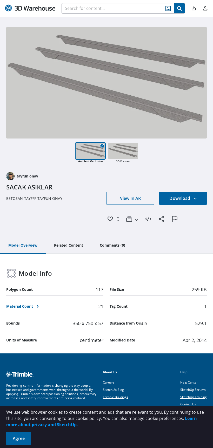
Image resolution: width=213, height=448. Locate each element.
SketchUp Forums (193, 389)
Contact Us (188, 404)
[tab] (23, 246)
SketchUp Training (193, 397)
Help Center (189, 382)
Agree (19, 438)
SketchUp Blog (113, 389)
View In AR (130, 198)
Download (180, 198)
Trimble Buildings (115, 397)
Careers (109, 382)
